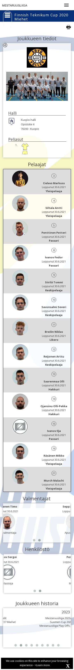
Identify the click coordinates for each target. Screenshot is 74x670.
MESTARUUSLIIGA (14, 5)
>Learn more (42, 665)
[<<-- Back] (5, 45)
